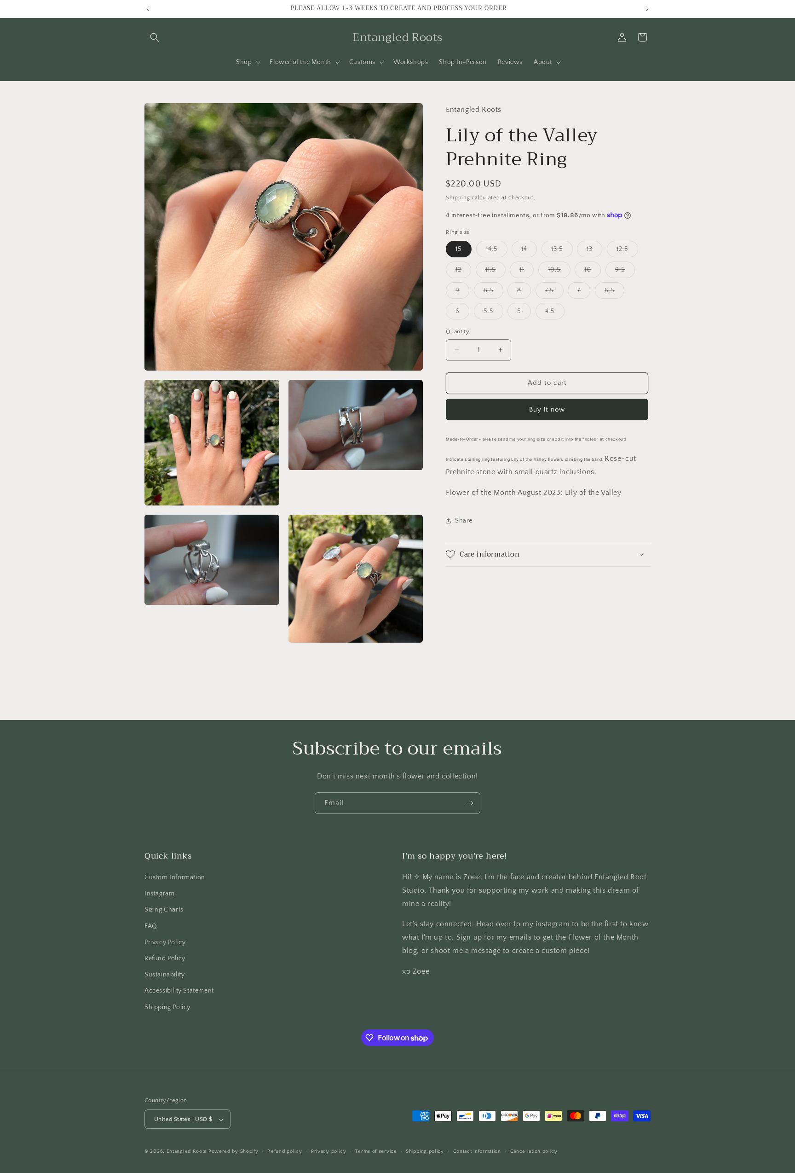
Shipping (458, 197)
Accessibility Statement (179, 991)
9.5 (625, 272)
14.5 (496, 251)
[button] (154, 37)
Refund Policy (164, 958)
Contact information (477, 1151)
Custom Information (174, 877)
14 (529, 251)
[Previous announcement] (148, 8)
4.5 (555, 313)
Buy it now (547, 409)
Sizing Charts (164, 910)
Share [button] (463, 520)
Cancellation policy (534, 1151)
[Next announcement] (647, 8)
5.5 (493, 313)
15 (458, 249)
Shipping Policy (167, 1007)
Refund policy (284, 1151)
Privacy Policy (164, 942)
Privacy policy (328, 1151)
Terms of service (376, 1151)
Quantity (457, 331)
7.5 (554, 292)
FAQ (150, 926)
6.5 (614, 292)
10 (592, 272)
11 (526, 272)
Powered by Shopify (233, 1152)
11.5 (495, 272)
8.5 (493, 292)
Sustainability (164, 975)
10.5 (559, 272)
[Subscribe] (470, 803)
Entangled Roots (187, 1152)
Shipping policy (425, 1151)
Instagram (159, 894)
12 (463, 272)
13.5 (562, 251)
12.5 (627, 251)
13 (594, 251)
